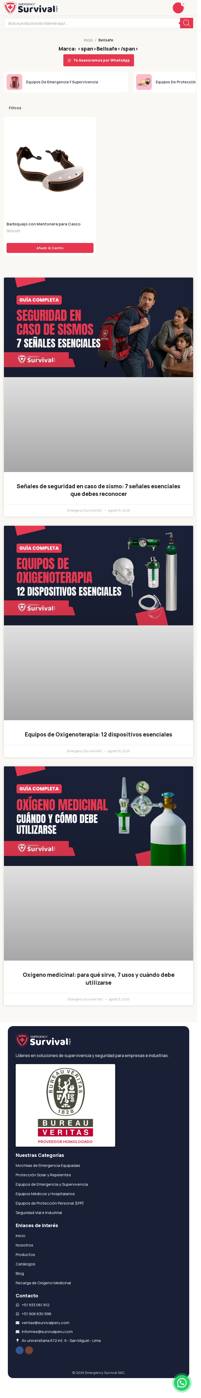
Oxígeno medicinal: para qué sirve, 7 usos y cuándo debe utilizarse (99, 978)
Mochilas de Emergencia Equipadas (48, 1165)
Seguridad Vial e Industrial (39, 1212)
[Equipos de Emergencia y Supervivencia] (66, 82)
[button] (50, 248)
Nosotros (24, 1245)
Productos (25, 1254)
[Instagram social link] (29, 1350)
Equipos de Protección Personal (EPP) (50, 1203)
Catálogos (25, 1264)
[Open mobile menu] (191, 8)
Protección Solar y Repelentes (43, 1175)
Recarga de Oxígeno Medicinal (43, 1283)
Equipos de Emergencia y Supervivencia (52, 1184)
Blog (20, 1273)
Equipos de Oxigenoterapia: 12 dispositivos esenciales (98, 734)
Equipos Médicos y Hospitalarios (45, 1193)
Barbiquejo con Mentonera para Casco (44, 224)
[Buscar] (186, 23)
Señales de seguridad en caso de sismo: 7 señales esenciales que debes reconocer (98, 490)
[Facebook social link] (20, 1350)
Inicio (88, 39)
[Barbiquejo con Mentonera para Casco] (50, 169)
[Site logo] (31, 7)
